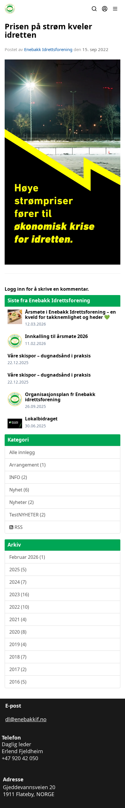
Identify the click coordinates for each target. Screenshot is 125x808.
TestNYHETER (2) (27, 514)
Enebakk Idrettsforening (48, 49)
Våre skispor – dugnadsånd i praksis (49, 356)
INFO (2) (18, 477)
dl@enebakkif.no (26, 719)
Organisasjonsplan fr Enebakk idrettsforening (60, 397)
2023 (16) (19, 594)
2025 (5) (17, 569)
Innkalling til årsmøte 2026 (56, 336)
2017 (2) (17, 669)
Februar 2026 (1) (27, 557)
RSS (18, 527)
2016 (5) (17, 682)
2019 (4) (17, 644)
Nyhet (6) (19, 490)
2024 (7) (17, 582)
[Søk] (94, 8)
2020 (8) (17, 632)
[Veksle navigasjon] (115, 8)
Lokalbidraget (41, 418)
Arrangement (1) (27, 465)
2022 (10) (19, 607)
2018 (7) (17, 657)
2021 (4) (17, 619)
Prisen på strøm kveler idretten (48, 30)
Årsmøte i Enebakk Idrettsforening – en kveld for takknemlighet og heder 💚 (70, 314)
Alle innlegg (22, 452)
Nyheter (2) (21, 502)
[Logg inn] (104, 8)
